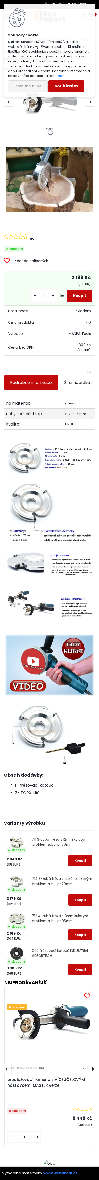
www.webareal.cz (60, 1173)
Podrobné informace (31, 382)
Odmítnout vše (27, 86)
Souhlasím (66, 86)
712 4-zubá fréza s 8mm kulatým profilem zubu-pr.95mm (60, 918)
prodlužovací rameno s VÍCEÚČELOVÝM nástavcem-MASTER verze (46, 1082)
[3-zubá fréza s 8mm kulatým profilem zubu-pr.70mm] (49, 101)
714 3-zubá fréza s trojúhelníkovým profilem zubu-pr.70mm (62, 881)
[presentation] (9, 102)
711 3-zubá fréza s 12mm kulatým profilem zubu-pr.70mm (60, 842)
